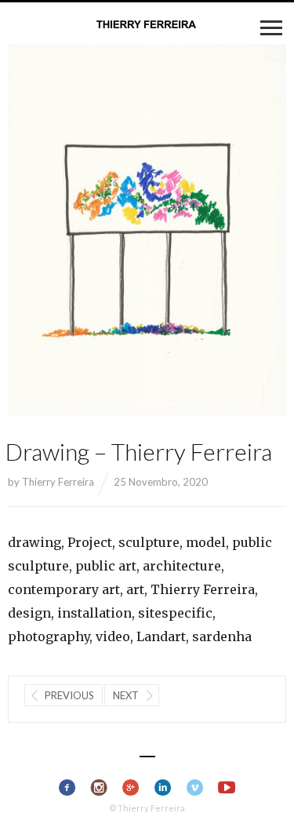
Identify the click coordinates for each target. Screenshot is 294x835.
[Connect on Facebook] (67, 787)
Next (126, 695)
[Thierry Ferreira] (147, 25)
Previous (69, 695)
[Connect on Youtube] (227, 787)
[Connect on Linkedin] (163, 787)
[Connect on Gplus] (131, 787)
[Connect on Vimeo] (195, 787)
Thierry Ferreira (58, 482)
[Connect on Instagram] (99, 787)
